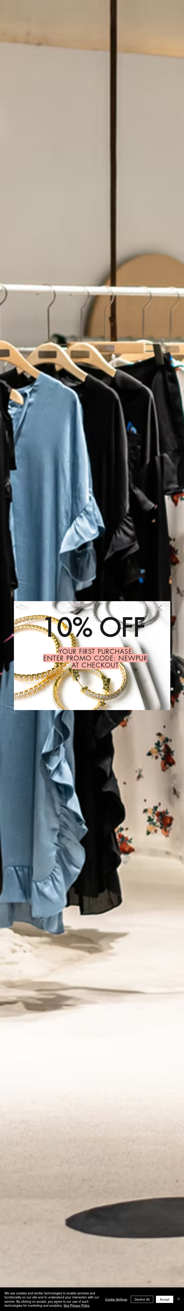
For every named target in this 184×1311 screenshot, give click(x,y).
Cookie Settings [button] (116, 1299)
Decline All (142, 1299)
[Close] (178, 1299)
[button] (159, 607)
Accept (164, 1299)
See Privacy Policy (77, 1305)
